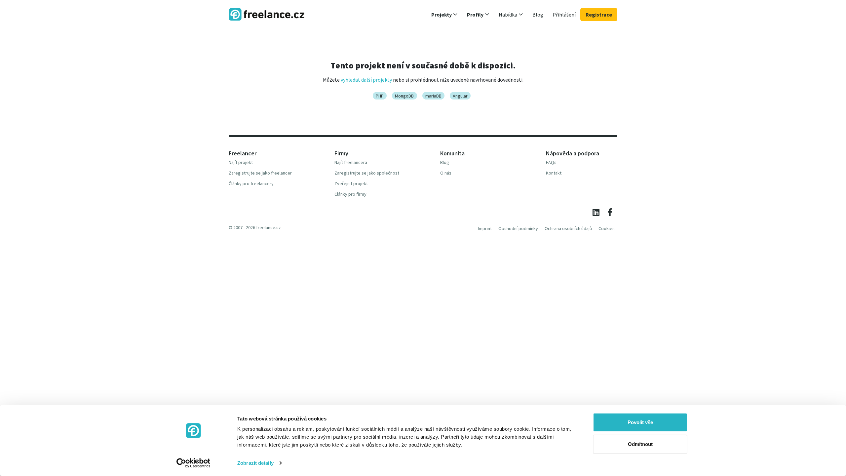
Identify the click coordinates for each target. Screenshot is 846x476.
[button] (444, 14)
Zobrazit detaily (255, 463)
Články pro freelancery (251, 183)
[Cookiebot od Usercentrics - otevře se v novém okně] (193, 463)
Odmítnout (640, 444)
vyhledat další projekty (366, 79)
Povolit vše (640, 422)
